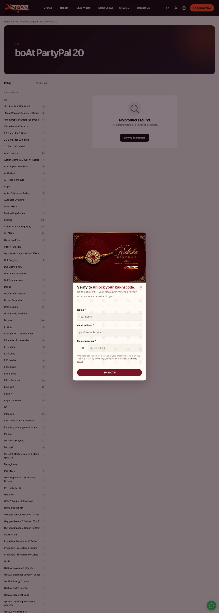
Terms (124, 358)
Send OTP (110, 372)
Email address (85, 325)
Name (81, 309)
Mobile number (86, 340)
